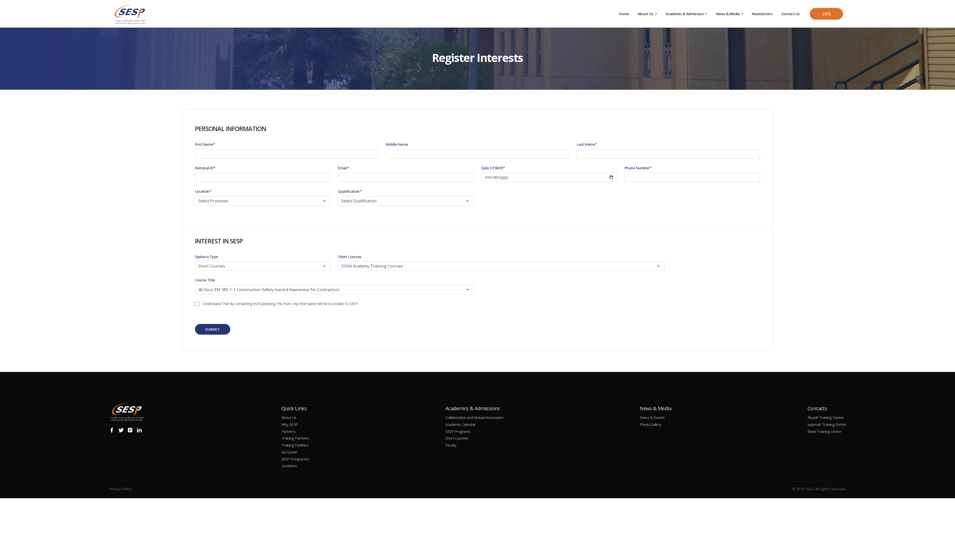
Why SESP (290, 424)
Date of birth (492, 167)
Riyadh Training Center (826, 417)
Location (202, 191)
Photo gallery (651, 424)
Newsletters (762, 13)
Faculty (451, 445)
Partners (289, 431)
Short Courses (350, 256)
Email (342, 167)
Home (624, 13)
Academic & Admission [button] (685, 13)
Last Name (586, 144)
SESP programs (458, 431)
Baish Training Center (825, 431)
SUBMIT (212, 329)
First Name (204, 144)
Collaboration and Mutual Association (474, 417)
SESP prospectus (295, 458)
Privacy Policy (120, 488)
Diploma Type (206, 256)
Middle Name (397, 144)
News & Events (652, 417)
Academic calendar (460, 424)
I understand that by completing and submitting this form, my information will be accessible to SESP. (280, 303)
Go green (289, 451)
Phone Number (637, 167)
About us (289, 417)
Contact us (790, 13)
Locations (289, 465)
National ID (204, 167)
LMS (826, 14)
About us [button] (646, 13)
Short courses (456, 438)
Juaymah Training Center (827, 424)
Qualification (349, 191)
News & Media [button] (728, 13)
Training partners (295, 438)
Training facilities (295, 445)
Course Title (205, 279)
